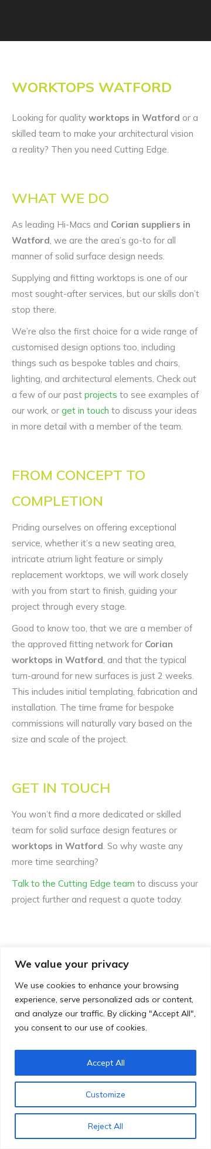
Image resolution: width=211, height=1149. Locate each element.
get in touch (85, 410)
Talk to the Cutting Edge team (73, 883)
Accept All (106, 1062)
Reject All (105, 1126)
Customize (105, 1094)
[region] (105, 1048)
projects (100, 394)
